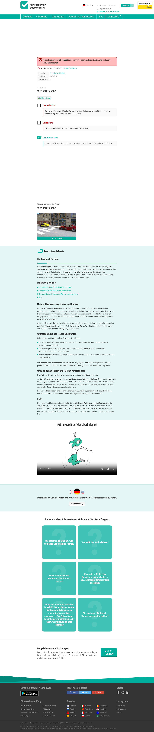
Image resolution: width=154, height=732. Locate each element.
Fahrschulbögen (48, 712)
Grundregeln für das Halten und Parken (55, 291)
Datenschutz (24, 723)
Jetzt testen (108, 652)
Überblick (27, 16)
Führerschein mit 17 (49, 706)
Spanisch (73, 716)
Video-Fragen (24, 716)
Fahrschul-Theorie (49, 716)
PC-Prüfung (47, 709)
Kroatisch (103, 709)
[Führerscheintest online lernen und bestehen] (33, 5)
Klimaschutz (113, 16)
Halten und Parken (58, 73)
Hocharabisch (104, 716)
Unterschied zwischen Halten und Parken (55, 287)
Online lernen (57, 16)
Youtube (127, 692)
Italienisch (88, 706)
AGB (66, 723)
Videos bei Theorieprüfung (29, 712)
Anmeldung (41, 16)
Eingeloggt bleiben (105, 9)
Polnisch (88, 716)
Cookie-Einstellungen (85, 723)
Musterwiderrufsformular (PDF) (54, 723)
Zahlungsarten (121, 709)
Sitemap (119, 712)
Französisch (89, 712)
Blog (101, 16)
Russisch (73, 709)
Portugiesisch (89, 709)
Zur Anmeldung (77, 503)
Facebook (118, 692)
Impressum (73, 723)
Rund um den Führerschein (81, 16)
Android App (121, 706)
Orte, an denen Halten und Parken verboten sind (58, 294)
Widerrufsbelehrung (36, 723)
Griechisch (103, 712)
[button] (73, 692)
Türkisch (73, 712)
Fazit (40, 297)
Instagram (123, 692)
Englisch (73, 706)
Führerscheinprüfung (27, 709)
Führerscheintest (25, 706)
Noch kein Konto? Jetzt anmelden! (108, 11)
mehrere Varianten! (70, 68)
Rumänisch (103, 706)
